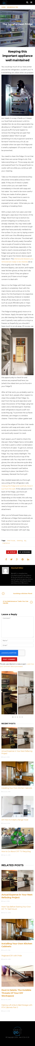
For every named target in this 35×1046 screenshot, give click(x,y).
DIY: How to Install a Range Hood (14, 820)
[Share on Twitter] (11, 559)
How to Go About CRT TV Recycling (16, 851)
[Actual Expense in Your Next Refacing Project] (17, 738)
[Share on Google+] (17, 559)
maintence (6, 543)
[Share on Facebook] (6, 559)
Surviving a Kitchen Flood (22, 593)
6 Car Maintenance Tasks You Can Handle (15, 602)
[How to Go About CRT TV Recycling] (17, 838)
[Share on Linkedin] (28, 559)
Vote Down (26, 552)
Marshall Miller (16, 32)
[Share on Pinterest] (23, 559)
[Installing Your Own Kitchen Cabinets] (17, 773)
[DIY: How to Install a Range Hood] (17, 806)
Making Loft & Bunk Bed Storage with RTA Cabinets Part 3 (16, 1006)
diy (25, 540)
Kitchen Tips (10, 703)
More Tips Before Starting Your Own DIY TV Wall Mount (16, 908)
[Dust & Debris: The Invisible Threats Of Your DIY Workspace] (17, 976)
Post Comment (9, 659)
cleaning (19, 540)
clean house (11, 540)
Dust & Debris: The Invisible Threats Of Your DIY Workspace (16, 993)
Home (3, 7)
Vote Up (12, 552)
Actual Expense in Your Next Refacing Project (15, 707)
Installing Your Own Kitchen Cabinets (16, 788)
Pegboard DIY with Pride (11, 956)
